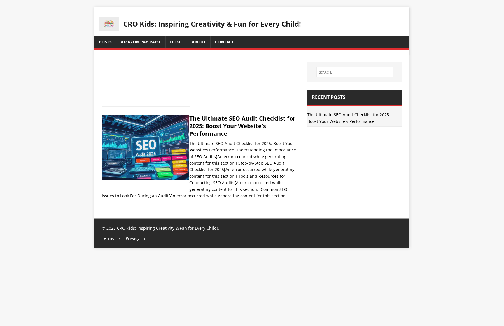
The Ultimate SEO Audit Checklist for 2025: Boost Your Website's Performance (242, 125)
